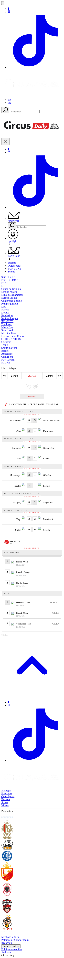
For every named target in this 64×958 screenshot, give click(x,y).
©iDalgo (4, 635)
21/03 (14, 375)
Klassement (32, 414)
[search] (5, 110)
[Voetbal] (28, 386)
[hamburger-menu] (2, 3)
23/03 (49, 375)
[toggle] (5, 141)
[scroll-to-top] (32, 696)
